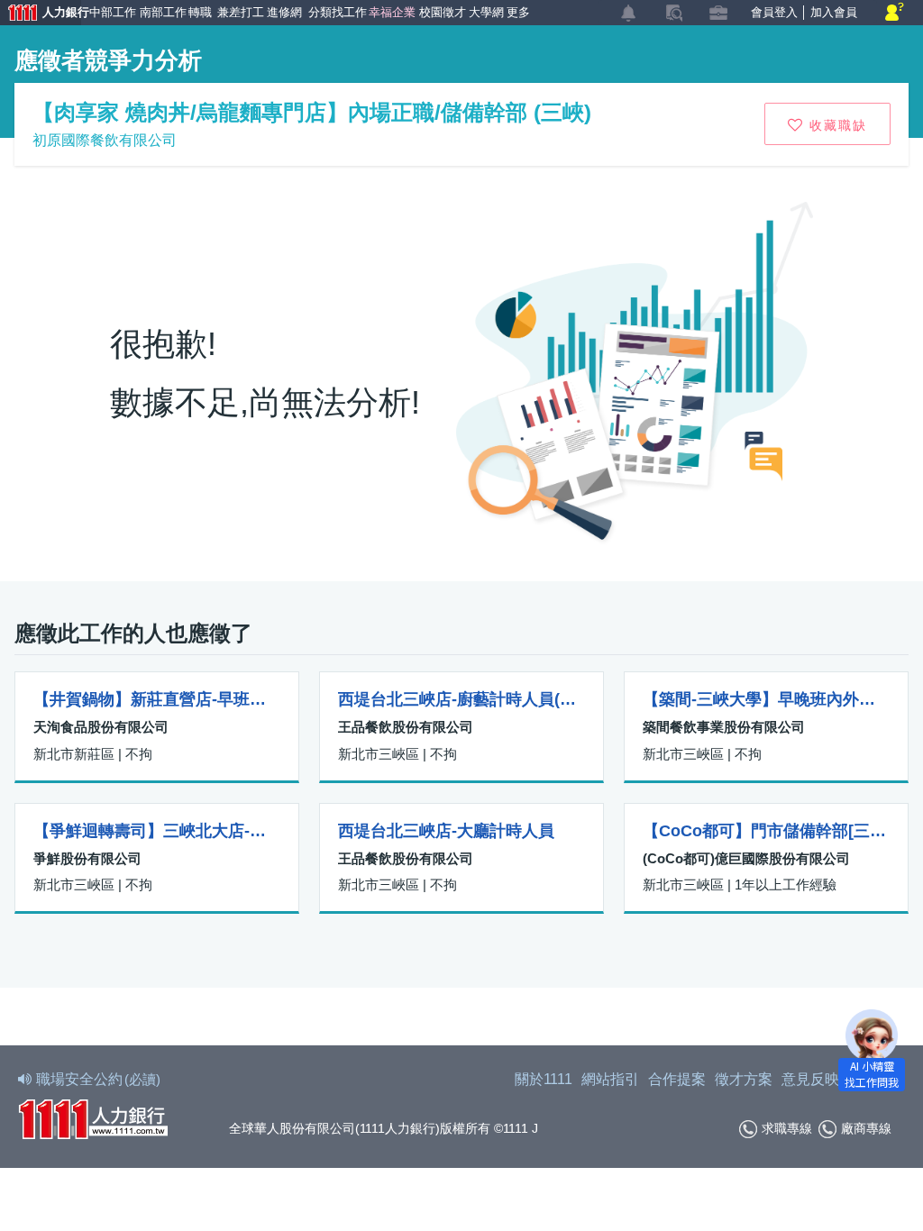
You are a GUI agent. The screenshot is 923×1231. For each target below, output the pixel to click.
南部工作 (161, 12)
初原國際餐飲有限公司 (104, 140)
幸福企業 (390, 12)
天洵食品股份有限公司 (101, 726)
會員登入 (774, 12)
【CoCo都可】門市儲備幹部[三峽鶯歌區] (766, 831)
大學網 (484, 12)
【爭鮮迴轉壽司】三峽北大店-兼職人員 (156, 831)
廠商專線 (866, 1128)
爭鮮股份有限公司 (87, 858)
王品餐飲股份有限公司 (405, 726)
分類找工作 (334, 12)
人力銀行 (40, 14)
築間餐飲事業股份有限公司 (724, 726)
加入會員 (833, 12)
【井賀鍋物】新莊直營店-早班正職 (156, 699)
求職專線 (787, 1128)
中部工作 (110, 12)
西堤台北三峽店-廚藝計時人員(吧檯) (461, 699)
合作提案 (677, 1079)
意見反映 (810, 1079)
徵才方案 (743, 1079)
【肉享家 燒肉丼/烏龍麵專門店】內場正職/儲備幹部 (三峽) (311, 112)
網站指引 (610, 1079)
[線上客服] (894, 13)
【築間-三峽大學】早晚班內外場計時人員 (766, 699)
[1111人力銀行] (93, 1117)
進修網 (282, 12)
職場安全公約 (98, 1079)
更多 (517, 12)
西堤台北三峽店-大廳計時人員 (446, 831)
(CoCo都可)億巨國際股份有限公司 (746, 858)
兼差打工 (238, 12)
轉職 (198, 12)
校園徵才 (440, 12)
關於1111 (543, 1079)
